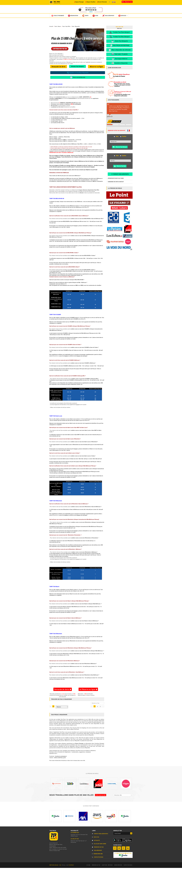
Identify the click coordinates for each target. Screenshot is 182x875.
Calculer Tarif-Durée (99, 843)
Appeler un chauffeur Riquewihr (79, 72)
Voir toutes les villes (101, 795)
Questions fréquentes (121, 63)
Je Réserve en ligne (87, 689)
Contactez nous (98, 857)
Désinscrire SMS (98, 853)
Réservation (74, 15)
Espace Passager (79, 743)
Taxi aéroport (98, 850)
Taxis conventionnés (78, 77)
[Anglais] (115, 2)
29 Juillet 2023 (75, 838)
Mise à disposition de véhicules (121, 50)
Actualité (97, 840)
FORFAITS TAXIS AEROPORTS (121, 174)
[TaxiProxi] (53, 840)
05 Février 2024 (75, 832)
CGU (60, 865)
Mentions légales (54, 865)
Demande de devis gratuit (116, 181)
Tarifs (86, 15)
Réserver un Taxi (99, 847)
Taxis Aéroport (109, 15)
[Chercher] (131, 795)
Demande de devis (58, 67)
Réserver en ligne (96, 67)
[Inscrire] (131, 833)
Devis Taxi (96, 837)
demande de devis (60, 97)
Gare (96, 15)
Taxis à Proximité (58, 15)
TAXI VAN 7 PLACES (121, 54)
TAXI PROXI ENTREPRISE (120, 45)
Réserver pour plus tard (116, 178)
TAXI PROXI (71, 865)
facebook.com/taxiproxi (61, 756)
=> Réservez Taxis (127, 1)
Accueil (88, 865)
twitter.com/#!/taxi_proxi (60, 757)
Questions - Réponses (107, 865)
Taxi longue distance (120, 58)
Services (123, 15)
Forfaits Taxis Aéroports (78, 66)
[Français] (113, 2)
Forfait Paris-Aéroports (101, 833)
